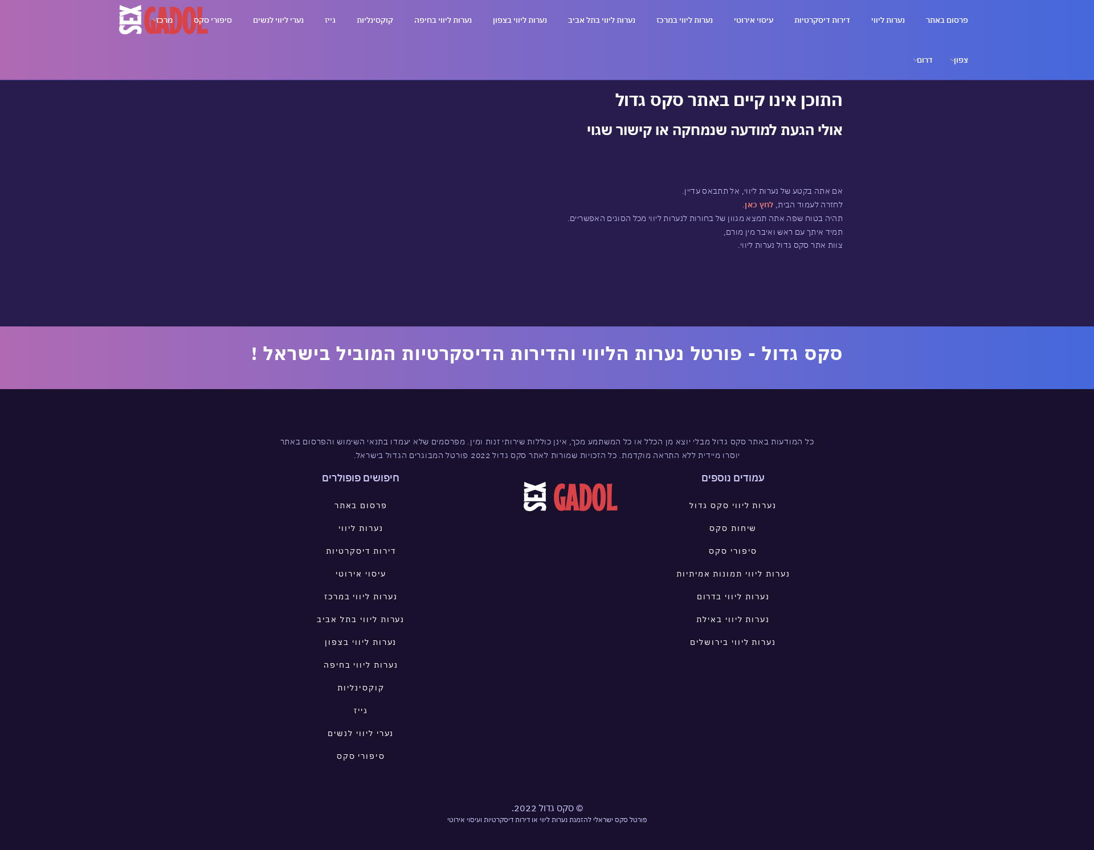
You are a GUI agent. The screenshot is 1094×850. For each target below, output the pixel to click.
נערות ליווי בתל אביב (601, 20)
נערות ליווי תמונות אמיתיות (733, 574)
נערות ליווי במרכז (684, 20)
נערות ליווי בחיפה (443, 20)
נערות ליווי (888, 20)
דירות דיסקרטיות (822, 20)
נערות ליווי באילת (733, 619)
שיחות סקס (733, 528)
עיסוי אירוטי (753, 20)
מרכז (164, 20)
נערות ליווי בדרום (733, 596)
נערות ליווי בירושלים (733, 642)
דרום (925, 60)
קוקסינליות (375, 20)
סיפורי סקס (213, 20)
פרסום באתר (947, 20)
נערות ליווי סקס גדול (733, 505)
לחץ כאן (759, 204)
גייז (330, 20)
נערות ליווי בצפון (520, 20)
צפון (961, 60)
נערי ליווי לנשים (278, 20)
